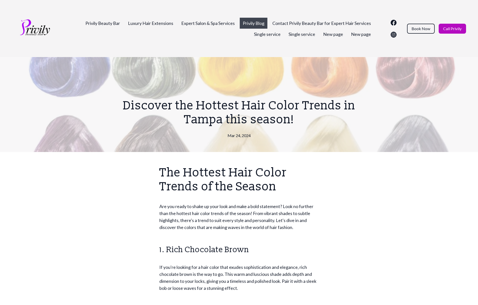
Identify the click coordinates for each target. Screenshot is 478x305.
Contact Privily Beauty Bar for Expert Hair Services (321, 23)
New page (333, 34)
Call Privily (452, 28)
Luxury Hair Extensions (150, 23)
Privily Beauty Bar (102, 23)
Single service (267, 34)
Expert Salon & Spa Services (208, 23)
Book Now (421, 28)
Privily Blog (253, 23)
